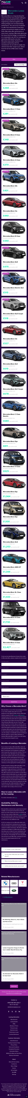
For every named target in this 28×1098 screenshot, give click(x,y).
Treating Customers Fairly (14, 1043)
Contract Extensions (14, 1034)
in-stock (20, 814)
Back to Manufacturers (8, 7)
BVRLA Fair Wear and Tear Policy (14, 1053)
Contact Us (14, 1064)
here (16, 797)
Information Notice (14, 1051)
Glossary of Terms (14, 1026)
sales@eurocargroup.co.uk (14, 1007)
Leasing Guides (14, 1021)
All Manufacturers (8, 897)
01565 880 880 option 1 (14, 1003)
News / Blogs (14, 1066)
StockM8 (14, 1072)
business (16, 715)
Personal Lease (14, 1028)
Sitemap (14, 1074)
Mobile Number (5, 687)
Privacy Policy (14, 1045)
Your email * (4, 674)
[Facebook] (8, 1012)
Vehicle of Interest (5, 693)
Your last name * (5, 668)
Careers (14, 1068)
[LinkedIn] (19, 1012)
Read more (14, 986)
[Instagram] (16, 1012)
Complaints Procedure (14, 1049)
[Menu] (25, 2)
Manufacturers (14, 1019)
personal (22, 715)
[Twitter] (12, 1012)
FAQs (14, 1024)
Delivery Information (14, 1055)
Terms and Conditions (14, 1047)
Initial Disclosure (14, 1040)
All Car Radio (14, 1070)
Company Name (5, 681)
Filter (14, 59)
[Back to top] (26, 1096)
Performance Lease (14, 1032)
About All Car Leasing (14, 1062)
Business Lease (14, 1030)
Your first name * (5, 661)
